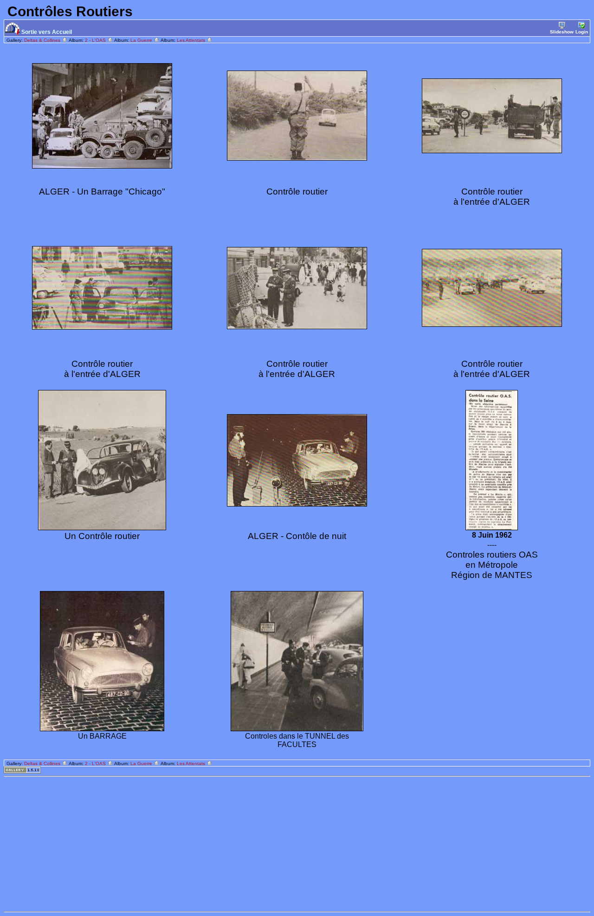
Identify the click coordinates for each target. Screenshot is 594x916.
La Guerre (142, 40)
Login (581, 31)
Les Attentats (192, 40)
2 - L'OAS (96, 40)
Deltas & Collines (43, 40)
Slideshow (562, 31)
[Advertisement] (282, 844)
